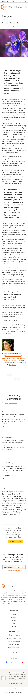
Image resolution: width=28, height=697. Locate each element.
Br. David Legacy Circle (14, 638)
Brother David (15, 635)
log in (6, 403)
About (8, 1)
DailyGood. (12, 365)
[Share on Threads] (10, 23)
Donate (15, 652)
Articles (17, 379)
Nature (9, 375)
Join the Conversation (15, 541)
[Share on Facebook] (7, 23)
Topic (4, 375)
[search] (25, 1)
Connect (14, 626)
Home (3, 1)
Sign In (22, 1)
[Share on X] (14, 23)
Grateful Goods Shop (14, 647)
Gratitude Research (14, 641)
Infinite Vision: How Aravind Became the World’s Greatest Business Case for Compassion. (13, 358)
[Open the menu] (26, 7)
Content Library (14, 644)
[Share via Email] (18, 23)
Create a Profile (13, 403)
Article (4, 14)
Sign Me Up (20, 567)
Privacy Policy (14, 695)
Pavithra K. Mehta (6, 19)
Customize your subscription (14, 570)
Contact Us (15, 1)
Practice (14, 623)
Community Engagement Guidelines (14, 692)
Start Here (14, 617)
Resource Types (8, 379)
